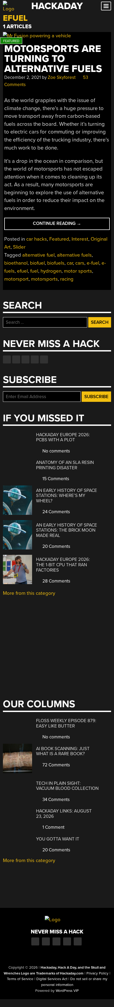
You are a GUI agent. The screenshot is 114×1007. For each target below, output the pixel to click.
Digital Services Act (51, 979)
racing (66, 279)
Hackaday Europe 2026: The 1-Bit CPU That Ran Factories (63, 565)
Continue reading (71, 225)
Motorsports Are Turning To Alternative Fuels (53, 59)
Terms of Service (20, 979)
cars (79, 263)
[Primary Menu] (106, 6)
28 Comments (55, 581)
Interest (80, 239)
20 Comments (55, 546)
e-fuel (93, 263)
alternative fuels (74, 255)
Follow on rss (35, 359)
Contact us (44, 359)
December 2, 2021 (22, 77)
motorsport (16, 279)
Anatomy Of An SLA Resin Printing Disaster (65, 465)
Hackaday (57, 6)
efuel (22, 271)
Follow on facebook (7, 359)
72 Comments (55, 765)
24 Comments (55, 512)
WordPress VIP (67, 991)
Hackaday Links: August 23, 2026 (64, 813)
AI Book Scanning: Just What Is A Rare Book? (63, 751)
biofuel (37, 263)
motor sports (78, 271)
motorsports (44, 279)
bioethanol (16, 263)
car (70, 263)
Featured (59, 239)
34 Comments (55, 799)
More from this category (29, 593)
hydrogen (51, 271)
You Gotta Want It (57, 839)
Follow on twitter (16, 359)
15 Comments (55, 479)
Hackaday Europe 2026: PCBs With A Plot (63, 437)
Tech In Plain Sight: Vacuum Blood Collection (67, 785)
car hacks (36, 239)
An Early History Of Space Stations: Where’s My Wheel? (66, 496)
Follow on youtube (25, 359)
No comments (55, 451)
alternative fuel (38, 255)
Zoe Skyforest (62, 77)
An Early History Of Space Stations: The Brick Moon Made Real (66, 530)
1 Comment (52, 827)
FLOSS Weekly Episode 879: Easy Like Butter (66, 723)
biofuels (55, 263)
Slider (19, 247)
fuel (34, 271)
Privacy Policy (97, 973)
